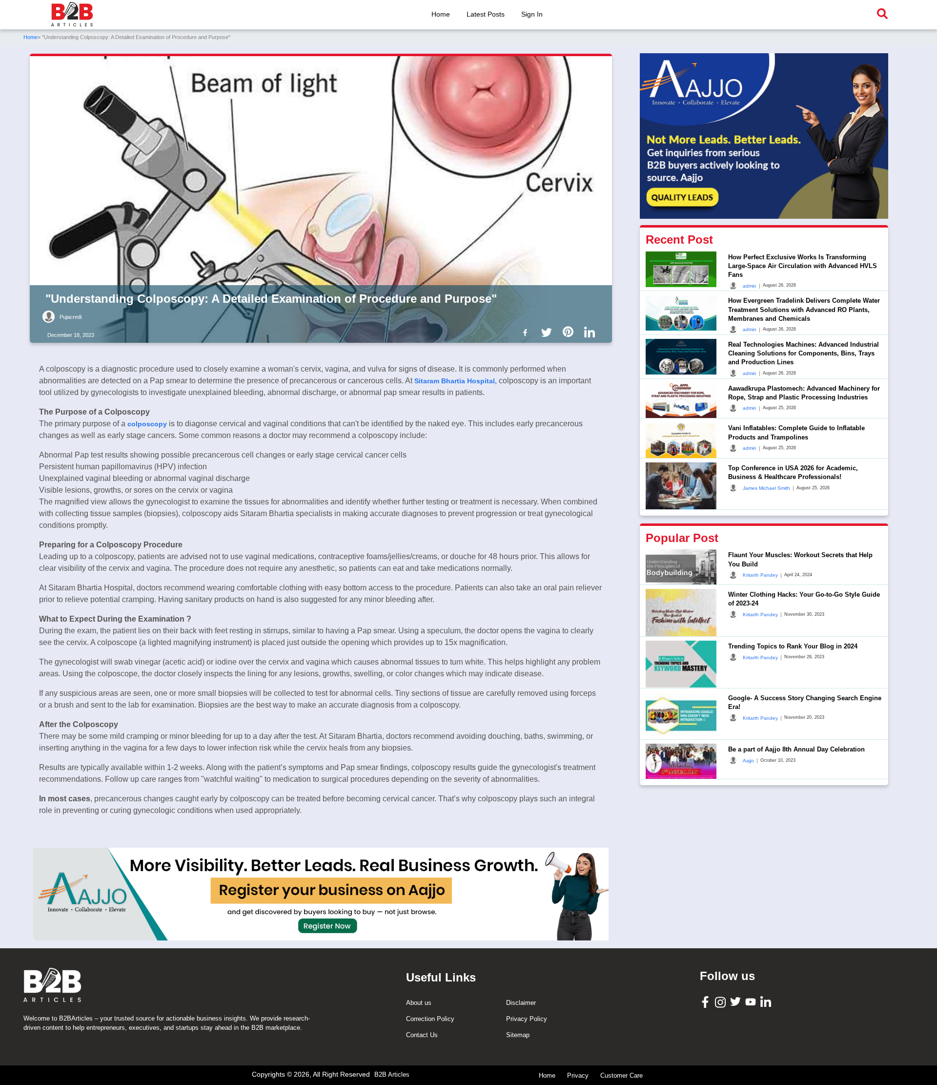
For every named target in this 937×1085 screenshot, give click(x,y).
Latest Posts (486, 14)
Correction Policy (430, 1018)
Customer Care (621, 1075)
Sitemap (518, 1035)
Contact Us (422, 1035)
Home (440, 14)
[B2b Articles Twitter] (548, 331)
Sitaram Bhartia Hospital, (455, 381)
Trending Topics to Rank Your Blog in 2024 (792, 646)
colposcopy (147, 424)
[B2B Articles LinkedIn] (767, 1001)
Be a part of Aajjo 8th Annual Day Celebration (796, 749)
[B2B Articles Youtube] (751, 1001)
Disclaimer (521, 1002)
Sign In (532, 14)
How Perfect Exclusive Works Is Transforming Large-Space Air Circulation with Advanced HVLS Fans (802, 265)
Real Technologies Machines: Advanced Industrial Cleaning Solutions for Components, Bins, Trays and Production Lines (803, 353)
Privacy (578, 1075)
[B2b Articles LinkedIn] (591, 332)
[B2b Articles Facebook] (527, 331)
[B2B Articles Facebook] (706, 1001)
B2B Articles (391, 1074)
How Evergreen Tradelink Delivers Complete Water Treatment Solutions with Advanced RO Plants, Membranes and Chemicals (804, 309)
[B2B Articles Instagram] (721, 1001)
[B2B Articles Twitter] (736, 1001)
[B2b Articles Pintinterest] (570, 331)
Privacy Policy (526, 1018)
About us (418, 1002)
